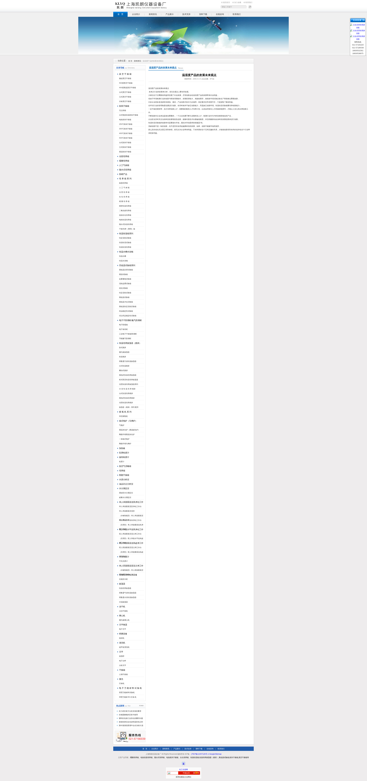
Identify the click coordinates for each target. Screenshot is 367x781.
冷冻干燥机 (123, 611)
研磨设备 (123, 634)
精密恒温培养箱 (125, 206)
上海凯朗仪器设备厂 (142, 5)
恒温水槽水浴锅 (126, 252)
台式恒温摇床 (124, 366)
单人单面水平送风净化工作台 (130, 520)
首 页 (120, 14)
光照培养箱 (124, 156)
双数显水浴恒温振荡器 (127, 597)
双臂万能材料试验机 (127, 692)
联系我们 (248, 2)
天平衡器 (123, 625)
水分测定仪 (124, 488)
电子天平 (122, 629)
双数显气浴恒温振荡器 (127, 593)
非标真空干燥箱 (125, 101)
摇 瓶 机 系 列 (125, 412)
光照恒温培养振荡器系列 (128, 384)
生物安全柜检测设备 (128, 575)
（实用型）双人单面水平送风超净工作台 (131, 539)
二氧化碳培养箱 (125, 211)
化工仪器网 (183, 770)
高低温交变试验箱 (126, 270)
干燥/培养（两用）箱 (127, 229)
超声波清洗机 (124, 647)
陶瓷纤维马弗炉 (125, 444)
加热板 (122, 448)
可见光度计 (123, 561)
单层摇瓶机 (123, 416)
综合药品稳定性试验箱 (127, 316)
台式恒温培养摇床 (126, 393)
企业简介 (136, 14)
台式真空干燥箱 (125, 92)
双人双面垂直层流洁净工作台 (130, 547)
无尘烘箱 (122, 110)
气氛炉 (121, 425)
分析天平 (122, 665)
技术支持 (186, 14)
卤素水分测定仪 (125, 497)
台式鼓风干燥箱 (125, 143)
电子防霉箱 (123, 325)
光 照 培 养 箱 (124, 192)
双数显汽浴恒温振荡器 (127, 361)
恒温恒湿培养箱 (125, 247)
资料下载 (203, 14)
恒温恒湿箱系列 (126, 233)
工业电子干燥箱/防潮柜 (128, 334)
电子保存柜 (123, 329)
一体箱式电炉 (124, 439)
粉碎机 (121, 638)
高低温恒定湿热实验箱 (127, 307)
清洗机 (122, 643)
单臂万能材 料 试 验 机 (127, 697)
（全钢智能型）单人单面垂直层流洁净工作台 (131, 516)
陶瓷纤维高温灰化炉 (127, 434)
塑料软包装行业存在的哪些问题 (131, 718)
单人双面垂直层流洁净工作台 (131, 566)
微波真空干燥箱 (125, 78)
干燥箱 (122, 670)
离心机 (122, 615)
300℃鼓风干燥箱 (125, 129)
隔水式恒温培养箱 (126, 224)
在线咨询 (220, 14)
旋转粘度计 (124, 457)
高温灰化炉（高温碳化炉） (129, 430)
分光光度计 (124, 557)
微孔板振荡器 (124, 352)
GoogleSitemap (215, 754)
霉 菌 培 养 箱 (124, 201)
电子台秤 (122, 661)
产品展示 (170, 14)
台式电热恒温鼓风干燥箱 (128, 115)
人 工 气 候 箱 (124, 188)
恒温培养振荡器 (125, 588)
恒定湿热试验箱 (125, 238)
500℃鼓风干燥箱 (125, 138)
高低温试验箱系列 (127, 265)
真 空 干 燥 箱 (125, 74)
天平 (121, 652)
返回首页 (226, 2)
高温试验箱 (123, 274)
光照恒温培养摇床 (126, 403)
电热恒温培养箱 (125, 220)
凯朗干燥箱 (124, 475)
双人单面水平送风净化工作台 (131, 529)
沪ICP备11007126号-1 (200, 754)
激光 (121, 679)
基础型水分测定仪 (126, 493)
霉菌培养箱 (124, 161)
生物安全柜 (123, 579)
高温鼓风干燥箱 (125, 152)
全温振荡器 (123, 602)
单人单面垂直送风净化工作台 (131, 502)
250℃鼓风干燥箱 (125, 124)
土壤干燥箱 (123, 674)
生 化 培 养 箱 (124, 197)
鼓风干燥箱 (124, 106)
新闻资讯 (153, 14)
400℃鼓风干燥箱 (125, 133)
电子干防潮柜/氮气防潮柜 (130, 320)
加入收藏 (237, 2)
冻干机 (122, 606)
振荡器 (122, 584)
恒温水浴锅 (123, 261)
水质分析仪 (124, 479)
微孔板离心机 (124, 620)
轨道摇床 (122, 357)
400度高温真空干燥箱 (127, 88)
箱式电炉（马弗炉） (128, 421)
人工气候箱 (124, 165)
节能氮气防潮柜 (125, 339)
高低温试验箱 (124, 297)
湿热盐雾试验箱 (125, 284)
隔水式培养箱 (125, 170)
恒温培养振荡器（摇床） (130, 343)
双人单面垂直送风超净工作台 (131, 543)
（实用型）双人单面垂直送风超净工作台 (131, 552)
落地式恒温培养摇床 (127, 398)
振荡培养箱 (123, 183)
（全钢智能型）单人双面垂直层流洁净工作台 (131, 570)
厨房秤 (121, 656)
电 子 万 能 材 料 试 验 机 (130, 688)
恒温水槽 (122, 256)
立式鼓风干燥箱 (125, 147)
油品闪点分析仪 (126, 484)
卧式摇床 (122, 348)
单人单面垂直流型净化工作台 (130, 506)
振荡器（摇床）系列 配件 (128, 407)
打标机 (121, 683)
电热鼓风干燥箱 (125, 120)
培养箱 (122, 470)
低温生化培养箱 (125, 215)
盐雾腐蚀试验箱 (125, 279)
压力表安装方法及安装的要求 (130, 711)
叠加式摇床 (123, 370)
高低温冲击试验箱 (126, 302)
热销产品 (123, 174)
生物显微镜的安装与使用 (128, 715)
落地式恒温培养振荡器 (127, 375)
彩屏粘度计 (124, 453)
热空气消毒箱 (125, 466)
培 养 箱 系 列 (125, 178)
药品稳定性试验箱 (126, 311)
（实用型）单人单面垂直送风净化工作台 (131, 525)
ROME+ (141, 705)
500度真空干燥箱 (125, 83)
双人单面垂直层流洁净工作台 (130, 534)
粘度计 (121, 462)
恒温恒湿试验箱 (125, 243)
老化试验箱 (123, 288)
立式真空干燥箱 (125, 97)
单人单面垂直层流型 (127, 511)
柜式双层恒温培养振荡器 (128, 380)
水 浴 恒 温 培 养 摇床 (127, 389)
